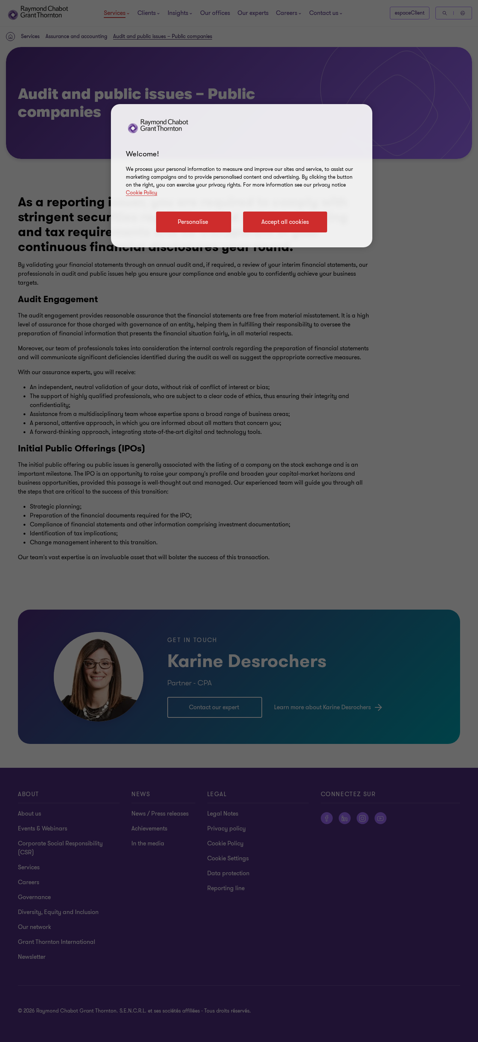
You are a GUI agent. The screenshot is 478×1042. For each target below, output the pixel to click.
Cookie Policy (141, 192)
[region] (241, 175)
